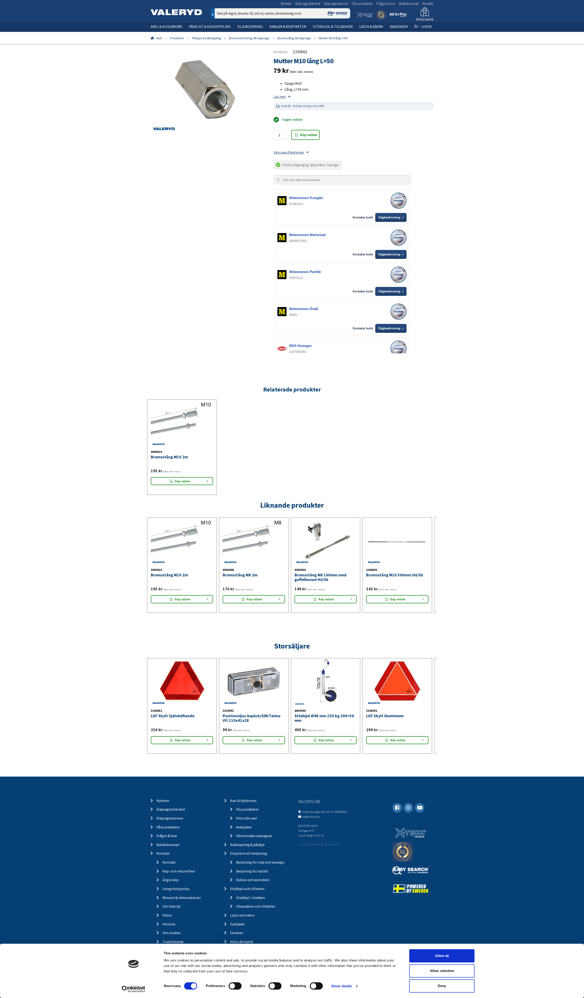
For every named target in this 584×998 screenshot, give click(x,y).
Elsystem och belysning (248, 853)
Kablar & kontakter (287, 26)
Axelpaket (244, 827)
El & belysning (250, 26)
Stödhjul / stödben (250, 897)
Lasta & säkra (371, 26)
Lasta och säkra (242, 915)
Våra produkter (362, 3)
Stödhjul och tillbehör (247, 888)
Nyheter (286, 3)
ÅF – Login (423, 26)
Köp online (308, 134)
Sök (343, 32)
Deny (442, 986)
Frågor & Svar (385, 3)
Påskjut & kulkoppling (210, 26)
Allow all (442, 956)
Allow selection (442, 971)
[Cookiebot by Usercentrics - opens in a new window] (134, 989)
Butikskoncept (409, 3)
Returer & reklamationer (181, 897)
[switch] (235, 986)
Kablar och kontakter (253, 879)
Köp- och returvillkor (178, 871)
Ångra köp (170, 879)
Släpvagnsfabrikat (307, 3)
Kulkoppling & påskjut (247, 844)
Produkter (177, 38)
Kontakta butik (363, 217)
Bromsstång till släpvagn (294, 38)
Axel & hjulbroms (166, 26)
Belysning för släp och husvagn (260, 862)
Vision (167, 915)
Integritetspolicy (175, 888)
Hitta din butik (241, 941)
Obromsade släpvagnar (254, 835)
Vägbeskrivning (391, 217)
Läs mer (280, 96)
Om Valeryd (171, 906)
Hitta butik (424, 19)
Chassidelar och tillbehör (255, 906)
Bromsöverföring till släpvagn (249, 38)
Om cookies (171, 932)
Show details (341, 986)
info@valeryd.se (311, 816)
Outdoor (236, 932)
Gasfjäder (399, 26)
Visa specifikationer (289, 152)
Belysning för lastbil (252, 871)
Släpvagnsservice (336, 3)
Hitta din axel (246, 818)
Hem (159, 38)
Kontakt (427, 3)
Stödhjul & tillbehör (333, 26)
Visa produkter (247, 809)
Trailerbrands (173, 941)
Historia (168, 924)
